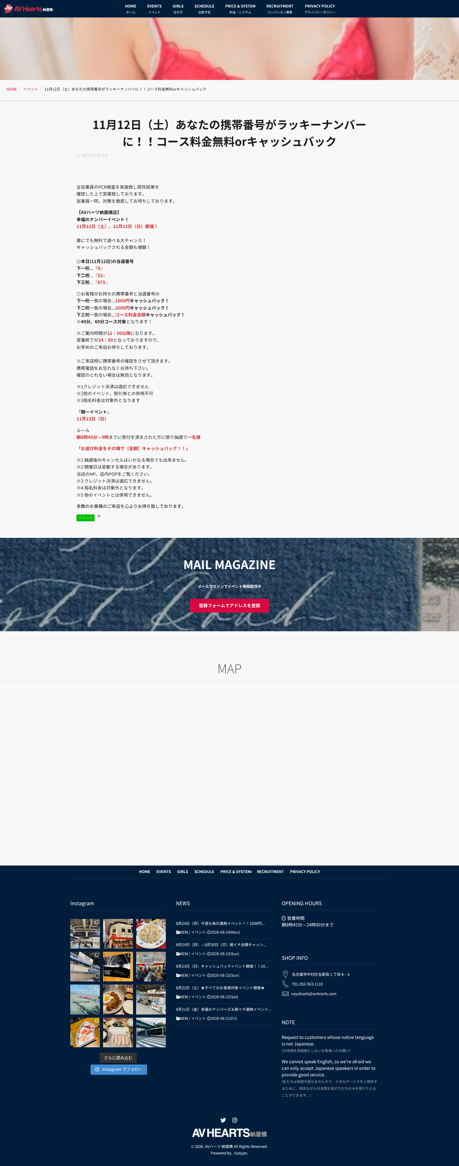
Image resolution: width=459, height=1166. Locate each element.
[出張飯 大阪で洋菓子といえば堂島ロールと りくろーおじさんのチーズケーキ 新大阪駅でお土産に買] (151, 966)
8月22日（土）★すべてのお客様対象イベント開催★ (220, 988)
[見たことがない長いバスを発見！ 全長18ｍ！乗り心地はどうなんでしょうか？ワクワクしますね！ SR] (151, 1032)
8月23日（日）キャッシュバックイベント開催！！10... (222, 966)
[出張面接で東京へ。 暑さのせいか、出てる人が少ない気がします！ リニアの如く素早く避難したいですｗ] (118, 966)
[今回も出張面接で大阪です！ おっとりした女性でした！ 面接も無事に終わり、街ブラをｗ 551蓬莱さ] (118, 934)
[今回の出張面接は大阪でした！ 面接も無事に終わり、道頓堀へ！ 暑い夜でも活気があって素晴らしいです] (85, 966)
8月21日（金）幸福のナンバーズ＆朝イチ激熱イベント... (224, 1009)
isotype (240, 1153)
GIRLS (178, 9)
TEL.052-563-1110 (307, 984)
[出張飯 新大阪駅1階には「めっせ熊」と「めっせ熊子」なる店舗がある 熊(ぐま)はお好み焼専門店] (118, 999)
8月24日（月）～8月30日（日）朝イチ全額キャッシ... (221, 945)
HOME (130, 9)
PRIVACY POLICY (319, 9)
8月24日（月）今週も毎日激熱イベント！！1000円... (220, 923)
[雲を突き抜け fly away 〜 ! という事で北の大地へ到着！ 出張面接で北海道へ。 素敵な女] (85, 999)
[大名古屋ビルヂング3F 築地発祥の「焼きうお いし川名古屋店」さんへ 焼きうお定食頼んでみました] (85, 1032)
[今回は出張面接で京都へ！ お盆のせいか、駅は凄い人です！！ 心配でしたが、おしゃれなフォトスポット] (85, 934)
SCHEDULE (205, 9)
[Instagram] (234, 1120)
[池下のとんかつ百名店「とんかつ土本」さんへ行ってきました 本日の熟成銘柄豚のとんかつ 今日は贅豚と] (118, 1032)
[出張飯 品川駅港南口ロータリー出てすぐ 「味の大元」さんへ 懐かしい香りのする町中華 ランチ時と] (151, 934)
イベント (85, 518)
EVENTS (154, 9)
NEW (184, 932)
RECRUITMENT (279, 9)
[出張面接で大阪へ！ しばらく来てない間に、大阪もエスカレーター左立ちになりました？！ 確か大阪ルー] (151, 999)
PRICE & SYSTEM (240, 9)
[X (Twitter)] (223, 1120)
